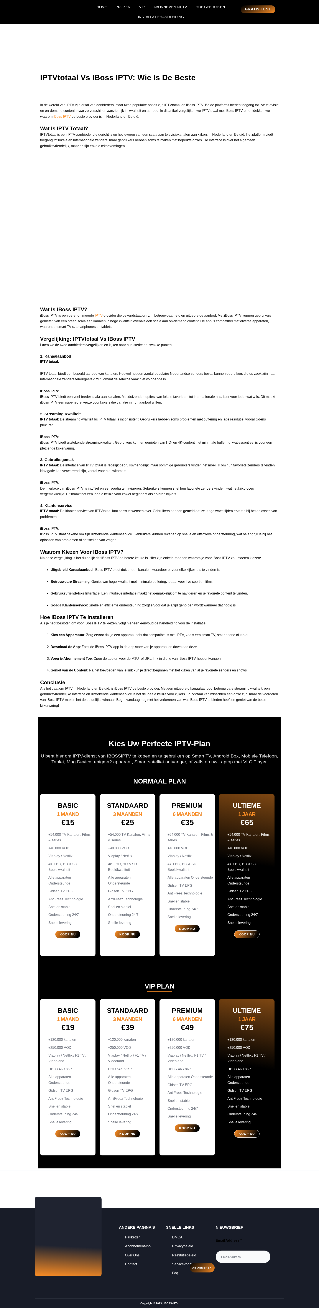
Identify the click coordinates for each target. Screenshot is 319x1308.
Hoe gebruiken (210, 7)
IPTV (98, 315)
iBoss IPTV (62, 116)
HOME (102, 7)
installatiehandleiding (161, 17)
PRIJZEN (123, 7)
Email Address (229, 1240)
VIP (142, 7)
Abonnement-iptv (170, 7)
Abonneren (202, 1267)
